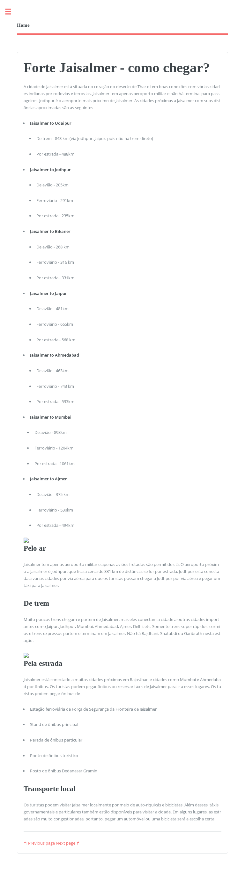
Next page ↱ (68, 843)
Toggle (11, 12)
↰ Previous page (39, 843)
